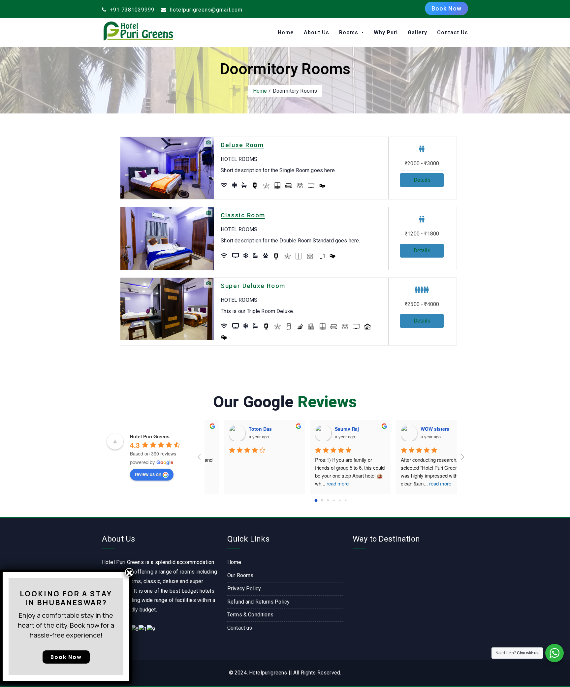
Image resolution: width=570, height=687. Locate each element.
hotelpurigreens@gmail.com (205, 10)
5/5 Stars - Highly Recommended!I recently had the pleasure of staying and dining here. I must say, (328, 475)
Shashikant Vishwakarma (429, 428)
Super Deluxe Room (253, 286)
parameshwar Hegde (252, 428)
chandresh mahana (336, 428)
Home (286, 32)
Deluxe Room (242, 145)
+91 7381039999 (131, 10)
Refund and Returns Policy (258, 602)
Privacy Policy (244, 588)
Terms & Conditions (250, 614)
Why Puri (386, 32)
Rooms (349, 32)
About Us (316, 32)
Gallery (417, 32)
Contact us (239, 628)
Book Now (446, 8)
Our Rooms (240, 575)
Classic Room (243, 215)
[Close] (129, 572)
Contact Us (452, 32)
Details (422, 180)
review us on (148, 474)
